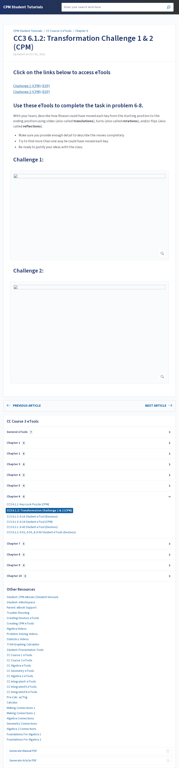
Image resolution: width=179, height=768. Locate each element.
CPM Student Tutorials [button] (23, 7)
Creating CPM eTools (20, 623)
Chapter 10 (16, 576)
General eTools (19, 432)
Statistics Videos (18, 639)
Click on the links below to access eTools (61, 72)
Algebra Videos (17, 629)
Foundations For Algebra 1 (24, 734)
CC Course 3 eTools (59, 31)
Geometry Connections (22, 724)
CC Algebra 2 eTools (20, 676)
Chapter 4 (15, 475)
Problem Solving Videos (22, 634)
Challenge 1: (28, 160)
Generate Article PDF (23, 760)
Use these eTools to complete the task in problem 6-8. (78, 105)
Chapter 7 (15, 544)
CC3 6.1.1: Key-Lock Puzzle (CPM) (28, 504)
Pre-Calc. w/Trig (17, 697)
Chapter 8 (15, 554)
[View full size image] (89, 215)
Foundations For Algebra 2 (24, 739)
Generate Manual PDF (23, 751)
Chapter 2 (15, 453)
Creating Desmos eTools (23, 618)
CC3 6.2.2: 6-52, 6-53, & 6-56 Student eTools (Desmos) (41, 532)
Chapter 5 (15, 485)
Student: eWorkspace (21, 602)
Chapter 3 (15, 464)
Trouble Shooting (18, 613)
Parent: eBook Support (21, 607)
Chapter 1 (15, 443)
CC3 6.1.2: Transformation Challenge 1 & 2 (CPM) (83, 42)
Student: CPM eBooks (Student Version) (32, 597)
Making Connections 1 (21, 708)
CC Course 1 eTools (19, 655)
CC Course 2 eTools (19, 660)
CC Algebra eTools (19, 665)
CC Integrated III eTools (22, 692)
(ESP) (45, 86)
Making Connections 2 (21, 713)
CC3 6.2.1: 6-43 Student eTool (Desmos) (32, 527)
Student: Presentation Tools (25, 650)
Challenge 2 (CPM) (27, 91)
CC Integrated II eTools (22, 687)
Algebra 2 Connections (21, 729)
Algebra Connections (20, 718)
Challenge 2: (28, 271)
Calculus (12, 702)
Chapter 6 (81, 31)
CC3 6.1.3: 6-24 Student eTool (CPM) (30, 522)
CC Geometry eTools (20, 671)
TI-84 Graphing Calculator (23, 644)
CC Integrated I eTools (21, 681)
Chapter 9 (15, 565)
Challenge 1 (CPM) (27, 86)
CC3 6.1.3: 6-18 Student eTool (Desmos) (32, 516)
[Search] (168, 8)
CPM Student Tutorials (27, 31)
